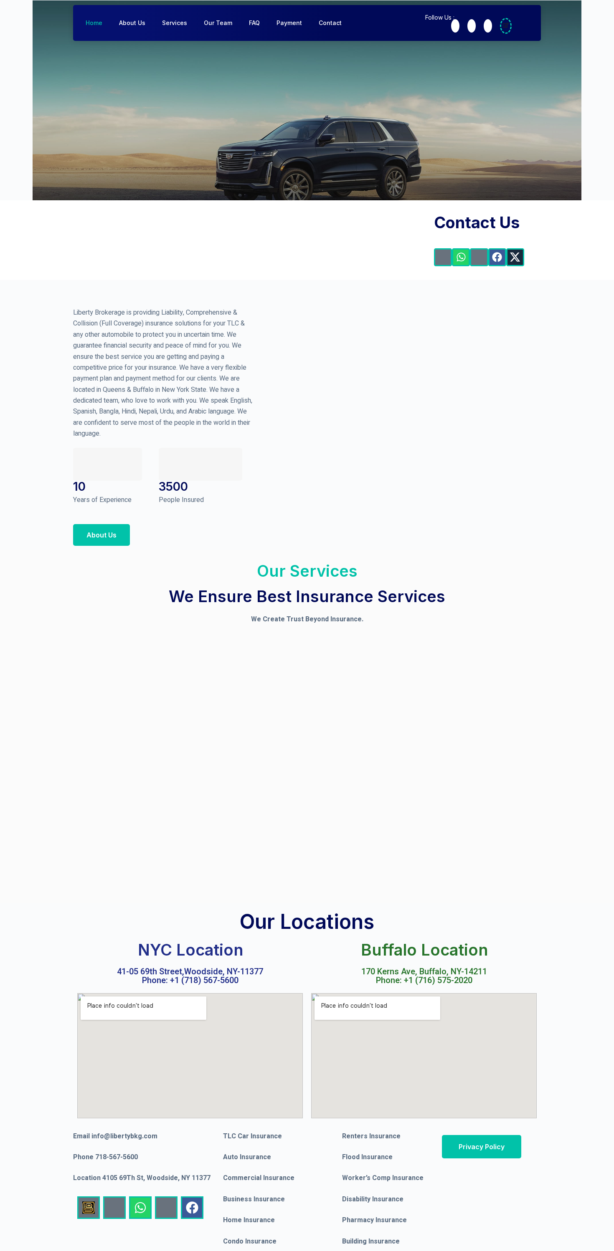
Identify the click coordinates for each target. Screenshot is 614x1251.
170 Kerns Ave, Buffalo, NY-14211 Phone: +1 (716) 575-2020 (424, 976)
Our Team (218, 22)
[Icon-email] (479, 257)
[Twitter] (471, 26)
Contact (330, 22)
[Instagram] (488, 26)
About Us (132, 22)
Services (174, 22)
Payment (289, 22)
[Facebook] (455, 26)
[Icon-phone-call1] (443, 257)
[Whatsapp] (461, 257)
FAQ (254, 22)
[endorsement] (506, 26)
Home (94, 22)
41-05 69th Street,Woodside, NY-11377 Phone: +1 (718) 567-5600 (190, 976)
